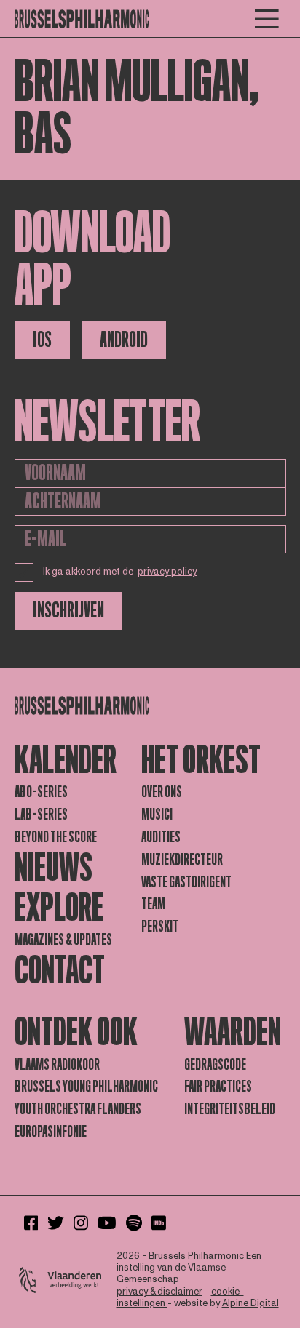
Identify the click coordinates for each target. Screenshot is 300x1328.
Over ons (161, 792)
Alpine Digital (250, 1303)
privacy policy (167, 571)
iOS (42, 340)
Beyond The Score (56, 837)
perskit (159, 926)
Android (124, 340)
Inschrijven (68, 610)
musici (157, 814)
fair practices (218, 1086)
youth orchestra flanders (78, 1109)
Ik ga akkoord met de (120, 571)
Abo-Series (41, 792)
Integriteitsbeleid (229, 1109)
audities (161, 837)
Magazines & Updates (63, 939)
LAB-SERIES (41, 814)
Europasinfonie (51, 1131)
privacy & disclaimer (159, 1291)
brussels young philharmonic (86, 1086)
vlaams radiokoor (57, 1064)
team (153, 904)
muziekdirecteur (182, 859)
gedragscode (215, 1064)
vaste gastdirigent (186, 882)
